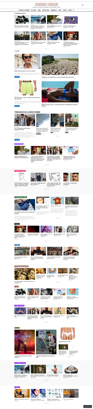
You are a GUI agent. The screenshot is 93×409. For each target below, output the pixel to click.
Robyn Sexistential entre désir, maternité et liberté (59, 235)
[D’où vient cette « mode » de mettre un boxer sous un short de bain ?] (27, 87)
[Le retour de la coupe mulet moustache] (71, 177)
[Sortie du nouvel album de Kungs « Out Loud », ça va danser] (73, 229)
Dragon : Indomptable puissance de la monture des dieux (72, 316)
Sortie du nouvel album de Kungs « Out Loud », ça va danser (72, 235)
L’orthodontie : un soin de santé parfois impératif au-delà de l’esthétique (46, 297)
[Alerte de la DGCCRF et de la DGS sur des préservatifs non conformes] (22, 19)
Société (17, 244)
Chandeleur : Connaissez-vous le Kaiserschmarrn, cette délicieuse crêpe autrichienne (73, 277)
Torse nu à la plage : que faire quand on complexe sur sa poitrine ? (38, 43)
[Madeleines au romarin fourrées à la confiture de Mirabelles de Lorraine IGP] (41, 271)
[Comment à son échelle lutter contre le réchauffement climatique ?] (60, 64)
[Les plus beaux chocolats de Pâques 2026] (63, 271)
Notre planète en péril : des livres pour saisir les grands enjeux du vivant (71, 206)
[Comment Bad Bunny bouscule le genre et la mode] (54, 251)
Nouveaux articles (20, 13)
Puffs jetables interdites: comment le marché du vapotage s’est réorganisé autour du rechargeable (21, 43)
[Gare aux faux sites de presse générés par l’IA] (22, 251)
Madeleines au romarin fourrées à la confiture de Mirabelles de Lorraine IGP (40, 277)
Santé (16, 286)
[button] (73, 10)
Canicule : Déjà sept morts (56, 205)
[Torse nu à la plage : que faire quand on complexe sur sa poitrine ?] (38, 35)
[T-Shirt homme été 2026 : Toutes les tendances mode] (72, 120)
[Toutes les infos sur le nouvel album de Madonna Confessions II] (46, 229)
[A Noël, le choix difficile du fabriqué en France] (22, 393)
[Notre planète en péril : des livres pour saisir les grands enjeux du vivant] (72, 200)
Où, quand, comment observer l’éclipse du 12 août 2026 (69, 26)
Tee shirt (66, 132)
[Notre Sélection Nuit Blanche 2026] (20, 310)
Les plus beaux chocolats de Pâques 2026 (63, 276)
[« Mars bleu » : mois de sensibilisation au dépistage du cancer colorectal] (73, 291)
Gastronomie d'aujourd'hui (21, 266)
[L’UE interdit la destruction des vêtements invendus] (54, 35)
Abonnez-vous (88, 406)
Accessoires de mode (20, 363)
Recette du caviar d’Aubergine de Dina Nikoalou (51, 276)
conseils (17, 327)
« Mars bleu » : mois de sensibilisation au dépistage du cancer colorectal (73, 297)
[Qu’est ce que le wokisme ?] (71, 393)
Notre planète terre (20, 197)
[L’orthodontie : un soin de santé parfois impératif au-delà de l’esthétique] (46, 291)
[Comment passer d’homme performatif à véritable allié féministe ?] (71, 251)
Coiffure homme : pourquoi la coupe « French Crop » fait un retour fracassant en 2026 (21, 184)
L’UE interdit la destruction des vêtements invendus (53, 43)
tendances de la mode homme (27, 112)
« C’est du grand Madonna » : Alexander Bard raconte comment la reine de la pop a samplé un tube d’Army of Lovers (70, 44)
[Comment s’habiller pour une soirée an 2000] (46, 342)
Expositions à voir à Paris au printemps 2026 (59, 316)
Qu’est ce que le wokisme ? (68, 399)
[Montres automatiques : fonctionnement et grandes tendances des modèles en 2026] (71, 369)
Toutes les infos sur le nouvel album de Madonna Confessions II (46, 235)
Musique (17, 223)
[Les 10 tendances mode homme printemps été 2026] (24, 120)
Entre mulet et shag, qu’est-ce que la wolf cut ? (38, 183)
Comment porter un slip (64, 341)
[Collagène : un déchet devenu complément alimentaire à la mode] (54, 393)
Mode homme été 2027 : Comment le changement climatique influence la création (42, 130)
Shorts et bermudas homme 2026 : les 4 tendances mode (55, 130)
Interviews (15, 69)
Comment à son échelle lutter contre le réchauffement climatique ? (58, 77)
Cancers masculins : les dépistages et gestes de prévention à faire (69, 158)
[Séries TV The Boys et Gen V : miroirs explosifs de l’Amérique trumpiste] (38, 251)
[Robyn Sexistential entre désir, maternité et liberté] (59, 229)
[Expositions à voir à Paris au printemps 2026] (59, 310)
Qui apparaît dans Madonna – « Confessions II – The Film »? (33, 235)
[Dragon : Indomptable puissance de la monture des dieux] (73, 310)
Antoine (60, 342)
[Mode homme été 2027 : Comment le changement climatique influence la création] (43, 120)
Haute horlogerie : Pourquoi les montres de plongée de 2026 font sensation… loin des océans (38, 27)
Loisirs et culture (19, 305)
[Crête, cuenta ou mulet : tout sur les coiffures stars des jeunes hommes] (54, 177)
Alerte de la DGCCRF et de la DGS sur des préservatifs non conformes (21, 27)
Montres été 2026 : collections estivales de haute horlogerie (53, 375)
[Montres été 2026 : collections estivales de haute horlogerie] (54, 369)
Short (51, 132)
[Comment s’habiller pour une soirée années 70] (24, 342)
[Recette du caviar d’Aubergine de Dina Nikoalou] (52, 271)
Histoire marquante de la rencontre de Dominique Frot (54, 26)
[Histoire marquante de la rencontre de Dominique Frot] (54, 19)
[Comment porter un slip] (69, 333)
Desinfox (17, 387)
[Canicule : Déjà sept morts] (57, 200)
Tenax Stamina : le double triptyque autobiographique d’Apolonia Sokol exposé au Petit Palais (53, 158)
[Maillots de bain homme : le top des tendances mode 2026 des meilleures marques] (60, 91)
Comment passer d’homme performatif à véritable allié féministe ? (69, 258)
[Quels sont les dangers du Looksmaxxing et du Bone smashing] (38, 393)
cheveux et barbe (20, 171)
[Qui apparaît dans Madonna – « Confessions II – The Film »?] (33, 229)
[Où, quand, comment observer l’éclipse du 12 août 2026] (71, 19)
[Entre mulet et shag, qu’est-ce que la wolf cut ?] (38, 177)
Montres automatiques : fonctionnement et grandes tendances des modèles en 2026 (70, 376)
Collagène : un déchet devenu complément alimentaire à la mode (53, 400)
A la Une (17, 51)
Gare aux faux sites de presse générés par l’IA (20, 257)
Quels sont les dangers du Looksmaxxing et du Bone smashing (38, 400)
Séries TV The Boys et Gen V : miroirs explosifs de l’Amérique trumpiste (37, 258)
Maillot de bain (16, 96)
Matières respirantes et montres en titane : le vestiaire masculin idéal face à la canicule (63, 352)
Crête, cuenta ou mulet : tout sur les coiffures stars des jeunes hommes (54, 184)
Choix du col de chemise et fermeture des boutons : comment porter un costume (73, 352)
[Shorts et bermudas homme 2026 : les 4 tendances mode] (57, 120)
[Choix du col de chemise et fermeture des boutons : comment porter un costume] (74, 347)
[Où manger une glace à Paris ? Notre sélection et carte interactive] (24, 274)
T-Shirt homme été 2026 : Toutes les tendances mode (71, 130)
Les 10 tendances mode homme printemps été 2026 (22, 129)
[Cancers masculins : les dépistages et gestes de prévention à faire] (71, 150)
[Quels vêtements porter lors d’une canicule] (27, 61)
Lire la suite (17, 139)
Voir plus (46, 48)
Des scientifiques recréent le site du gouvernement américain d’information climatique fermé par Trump (42, 207)
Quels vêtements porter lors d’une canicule (24, 71)
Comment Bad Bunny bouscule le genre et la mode (54, 257)
